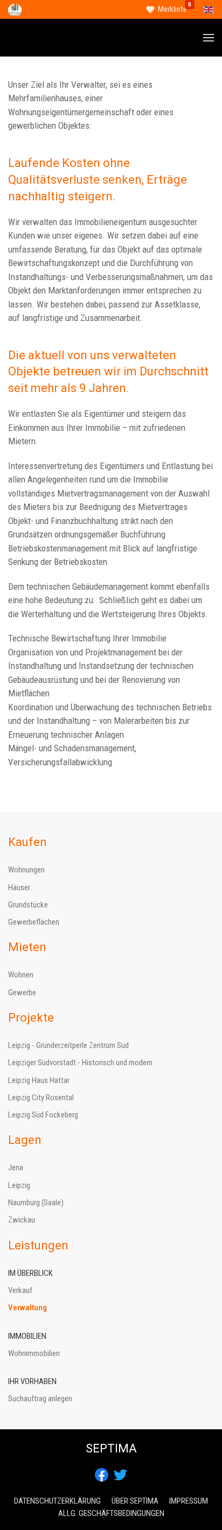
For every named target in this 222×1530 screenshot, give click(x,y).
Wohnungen (26, 870)
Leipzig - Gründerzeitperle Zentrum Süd (68, 1045)
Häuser (19, 887)
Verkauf (20, 1290)
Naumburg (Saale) (36, 1202)
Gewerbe (22, 992)
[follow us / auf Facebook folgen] (101, 1474)
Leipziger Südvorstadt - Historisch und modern (80, 1062)
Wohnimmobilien (34, 1353)
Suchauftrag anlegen (40, 1398)
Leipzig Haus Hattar (39, 1080)
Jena (15, 1167)
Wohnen (20, 975)
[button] (208, 38)
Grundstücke (28, 905)
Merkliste (172, 9)
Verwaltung (27, 1307)
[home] (15, 9)
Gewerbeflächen (33, 922)
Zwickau (21, 1220)
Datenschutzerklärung (57, 1501)
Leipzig (19, 1185)
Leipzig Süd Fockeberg (43, 1115)
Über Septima (135, 1501)
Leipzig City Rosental (41, 1097)
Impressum (188, 1501)
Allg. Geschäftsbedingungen (111, 1513)
